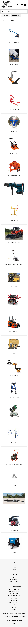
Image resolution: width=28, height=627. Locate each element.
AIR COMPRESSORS (14, 591)
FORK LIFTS (14, 598)
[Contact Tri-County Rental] (19, 4)
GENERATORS (14, 600)
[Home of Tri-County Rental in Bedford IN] (6, 5)
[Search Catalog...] (2, 11)
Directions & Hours (14, 583)
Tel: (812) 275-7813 (14, 581)
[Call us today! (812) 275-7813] (17, 4)
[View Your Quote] (22, 4)
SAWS (14, 604)
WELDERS (14, 609)
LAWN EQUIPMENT (14, 602)
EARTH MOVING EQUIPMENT (14, 597)
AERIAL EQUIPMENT (14, 589)
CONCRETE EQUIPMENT (14, 595)
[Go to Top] (26, 625)
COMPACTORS (14, 593)
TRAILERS (14, 607)
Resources (14, 567)
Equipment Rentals (14, 565)
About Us (14, 569)
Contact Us (14, 571)
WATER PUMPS (14, 606)
